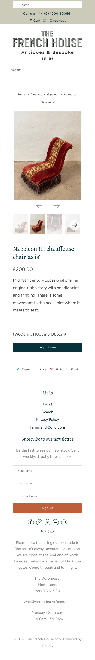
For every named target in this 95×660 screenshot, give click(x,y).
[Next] (56, 205)
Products (36, 94)
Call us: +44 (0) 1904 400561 (47, 14)
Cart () (40, 21)
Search (47, 412)
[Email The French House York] (64, 522)
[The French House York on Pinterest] (39, 522)
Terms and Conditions (47, 427)
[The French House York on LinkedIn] (56, 522)
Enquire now (47, 347)
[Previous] (39, 205)
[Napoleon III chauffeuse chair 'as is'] (47, 155)
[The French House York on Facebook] (31, 522)
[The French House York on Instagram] (47, 522)
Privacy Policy (47, 419)
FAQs (47, 404)
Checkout (58, 21)
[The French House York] (47, 45)
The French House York (43, 639)
